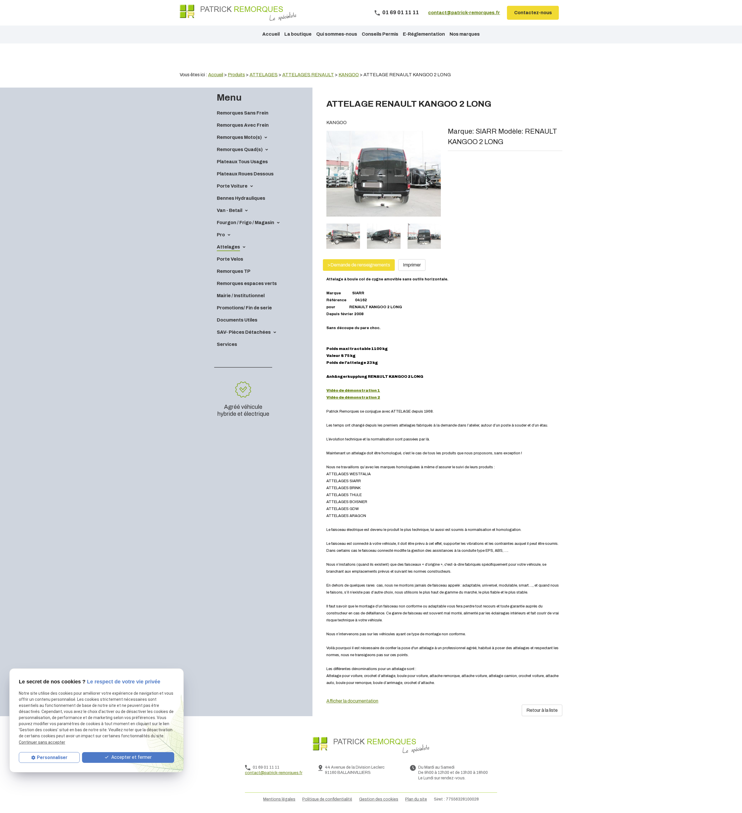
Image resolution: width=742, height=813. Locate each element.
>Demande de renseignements (359, 264)
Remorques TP (233, 271)
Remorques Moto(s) (239, 137)
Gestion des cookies (378, 799)
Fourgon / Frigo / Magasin (245, 222)
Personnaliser (52, 757)
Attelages (228, 246)
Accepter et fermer (131, 757)
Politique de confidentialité (327, 799)
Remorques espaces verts (247, 283)
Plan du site (416, 799)
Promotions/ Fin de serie (244, 307)
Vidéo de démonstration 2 (353, 397)
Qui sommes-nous (336, 34)
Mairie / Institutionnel (241, 295)
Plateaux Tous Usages (242, 161)
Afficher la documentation (352, 700)
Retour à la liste (542, 710)
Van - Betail (229, 210)
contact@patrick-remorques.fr (464, 12)
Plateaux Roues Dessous (245, 173)
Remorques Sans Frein (242, 112)
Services (227, 344)
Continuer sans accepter (42, 742)
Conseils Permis (380, 34)
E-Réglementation (424, 34)
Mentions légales (279, 799)
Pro (221, 234)
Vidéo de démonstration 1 (353, 391)
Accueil (271, 34)
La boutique (298, 34)
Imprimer (412, 264)
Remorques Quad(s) (240, 149)
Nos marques (465, 34)
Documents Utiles (237, 319)
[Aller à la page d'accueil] (238, 13)
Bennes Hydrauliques (241, 198)
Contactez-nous (533, 12)
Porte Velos (230, 259)
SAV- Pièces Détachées (244, 332)
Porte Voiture (232, 186)
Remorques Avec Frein (243, 125)
